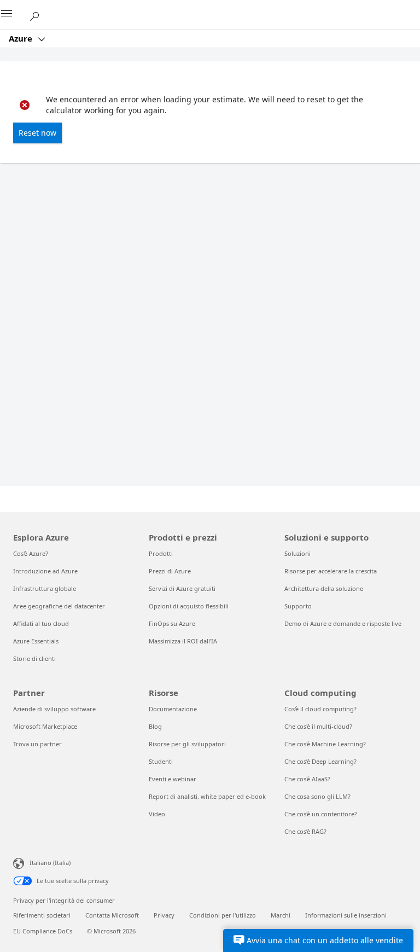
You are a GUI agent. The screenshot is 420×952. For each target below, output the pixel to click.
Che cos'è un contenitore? (320, 814)
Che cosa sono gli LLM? (317, 796)
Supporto (298, 606)
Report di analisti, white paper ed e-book (207, 796)
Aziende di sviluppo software (54, 709)
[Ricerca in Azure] (38, 14)
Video (157, 814)
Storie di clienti (34, 658)
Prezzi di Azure (170, 571)
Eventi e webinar (172, 779)
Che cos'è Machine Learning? (325, 744)
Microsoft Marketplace (45, 726)
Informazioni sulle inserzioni (346, 915)
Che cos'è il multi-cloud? (318, 726)
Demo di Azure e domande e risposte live (342, 623)
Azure (21, 38)
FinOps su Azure (172, 623)
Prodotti (161, 553)
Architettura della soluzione (323, 588)
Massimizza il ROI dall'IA (183, 641)
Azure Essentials (36, 641)
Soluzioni (297, 553)
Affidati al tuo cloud (41, 623)
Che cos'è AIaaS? (307, 779)
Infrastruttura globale (44, 588)
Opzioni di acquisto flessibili (189, 606)
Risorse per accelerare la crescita (330, 571)
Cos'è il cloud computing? (320, 709)
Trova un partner (37, 744)
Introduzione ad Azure (45, 571)
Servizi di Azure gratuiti (182, 588)
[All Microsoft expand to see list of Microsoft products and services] (14, 15)
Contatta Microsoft (112, 915)
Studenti (161, 761)
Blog (155, 726)
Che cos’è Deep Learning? (320, 761)
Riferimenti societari (42, 915)
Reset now (37, 132)
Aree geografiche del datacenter (59, 606)
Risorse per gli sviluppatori (187, 744)
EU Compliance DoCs (42, 931)
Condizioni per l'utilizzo (222, 915)
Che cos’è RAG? (305, 831)
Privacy (164, 915)
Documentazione (173, 709)
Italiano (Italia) (50, 862)
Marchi (280, 915)
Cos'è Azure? (30, 553)
